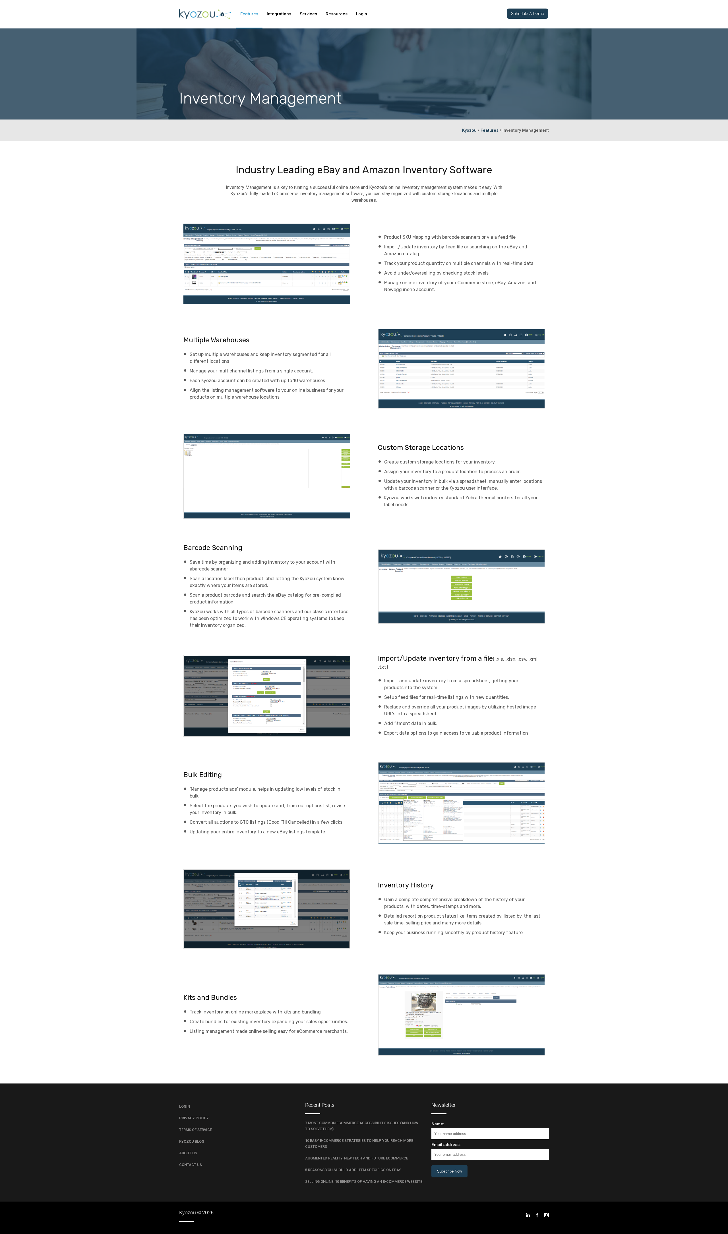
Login (184, 1106)
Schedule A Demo (527, 13)
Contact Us (190, 1165)
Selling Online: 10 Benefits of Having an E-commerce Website (363, 1181)
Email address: (446, 1144)
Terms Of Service (195, 1130)
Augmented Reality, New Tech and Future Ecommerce (356, 1158)
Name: (437, 1123)
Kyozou (469, 130)
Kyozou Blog (191, 1141)
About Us (188, 1153)
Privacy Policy (194, 1118)
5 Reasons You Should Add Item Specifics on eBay (353, 1170)
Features (490, 130)
